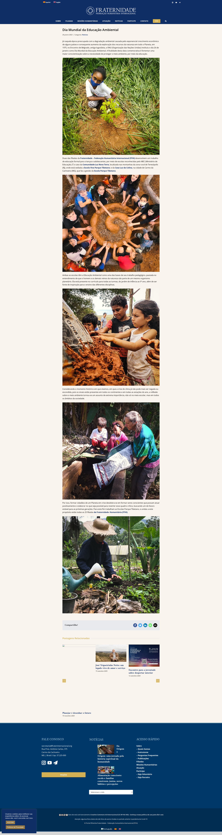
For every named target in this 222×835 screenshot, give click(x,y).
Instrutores (143, 752)
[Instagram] (44, 763)
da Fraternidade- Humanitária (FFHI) (110, 512)
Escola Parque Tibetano (105, 171)
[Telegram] (55, 763)
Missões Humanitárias (146, 764)
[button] (165, 21)
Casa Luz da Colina (123, 167)
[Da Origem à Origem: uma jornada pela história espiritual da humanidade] (106, 749)
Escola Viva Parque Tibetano (97, 167)
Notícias (85, 35)
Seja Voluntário (145, 774)
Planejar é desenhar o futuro (76, 713)
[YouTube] (50, 763)
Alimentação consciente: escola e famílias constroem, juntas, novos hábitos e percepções (110, 780)
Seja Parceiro (144, 777)
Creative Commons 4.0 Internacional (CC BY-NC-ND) (109, 815)
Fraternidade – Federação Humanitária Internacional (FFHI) (107, 158)
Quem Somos (144, 749)
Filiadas (140, 761)
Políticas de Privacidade (15, 827)
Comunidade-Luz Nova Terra (96, 164)
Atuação (140, 768)
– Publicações (142, 758)
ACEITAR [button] (10, 822)
